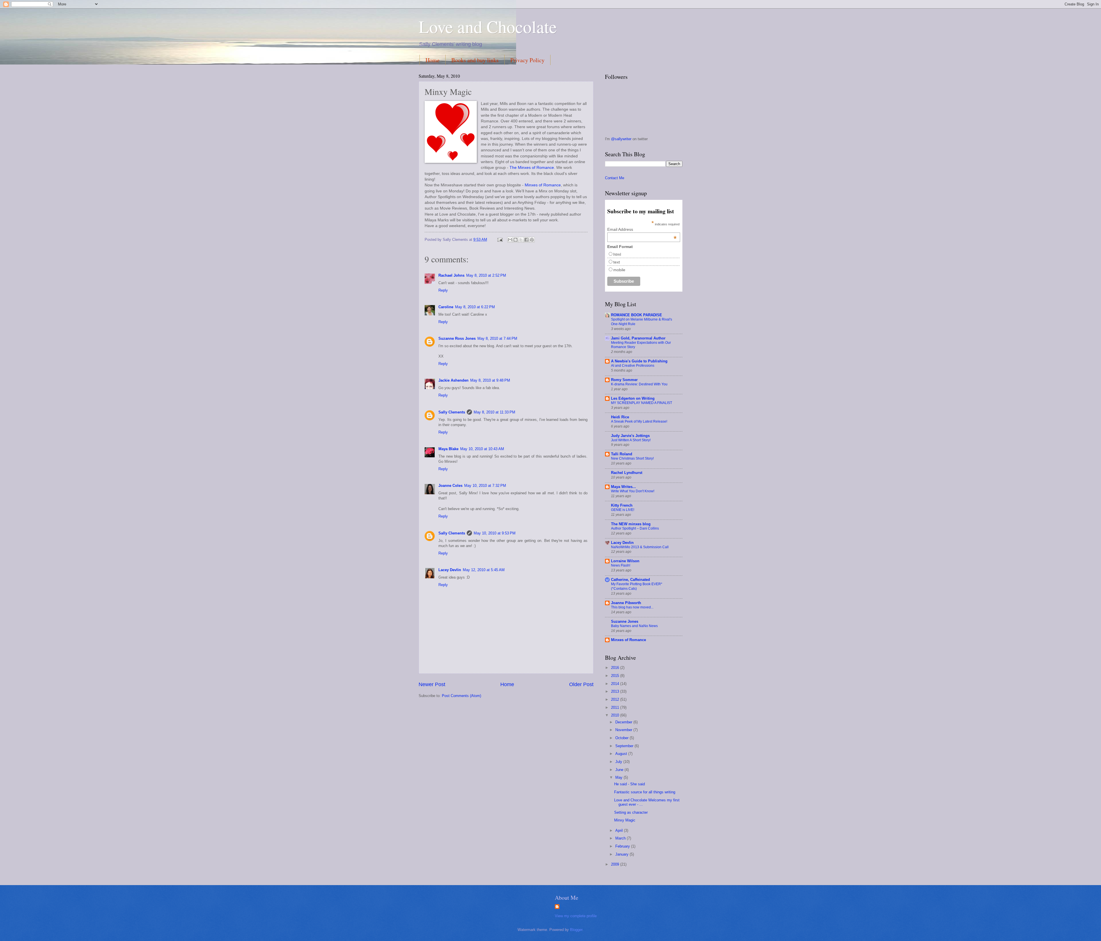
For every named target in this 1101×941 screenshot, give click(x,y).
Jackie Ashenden (453, 380)
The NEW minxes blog (631, 524)
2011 (615, 707)
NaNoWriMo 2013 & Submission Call (640, 547)
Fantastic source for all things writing (644, 792)
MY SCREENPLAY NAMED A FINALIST (641, 403)
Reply (443, 290)
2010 (615, 715)
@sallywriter (622, 139)
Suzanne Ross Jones (457, 338)
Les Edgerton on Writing (633, 398)
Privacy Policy (527, 60)
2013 (615, 691)
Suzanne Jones (624, 621)
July (619, 762)
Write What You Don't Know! (632, 491)
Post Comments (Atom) (461, 696)
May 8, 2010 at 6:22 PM (475, 307)
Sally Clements (451, 412)
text (616, 262)
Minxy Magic (624, 820)
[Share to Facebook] (526, 240)
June (619, 770)
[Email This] (510, 240)
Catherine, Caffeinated (630, 579)
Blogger (576, 930)
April (619, 830)
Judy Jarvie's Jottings (630, 436)
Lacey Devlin (449, 570)
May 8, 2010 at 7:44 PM (497, 338)
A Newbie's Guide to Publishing (639, 361)
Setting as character (631, 812)
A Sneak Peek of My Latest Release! (639, 421)
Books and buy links (475, 60)
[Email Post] (500, 239)
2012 (615, 699)
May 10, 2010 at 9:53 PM (495, 533)
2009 (615, 864)
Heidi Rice (620, 417)
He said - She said (629, 784)
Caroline (445, 307)
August (621, 753)
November (624, 730)
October (622, 738)
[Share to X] (521, 240)
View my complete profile (576, 916)
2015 (615, 675)
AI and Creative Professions (632, 366)
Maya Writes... (623, 487)
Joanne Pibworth (626, 603)
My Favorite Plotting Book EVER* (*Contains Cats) (636, 586)
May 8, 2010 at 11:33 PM (494, 412)
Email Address (641, 229)
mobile (619, 270)
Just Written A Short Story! (631, 440)
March (621, 838)
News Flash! (620, 565)
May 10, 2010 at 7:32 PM (485, 485)
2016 (615, 667)
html (617, 254)
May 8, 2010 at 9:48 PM (490, 380)
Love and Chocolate (488, 26)
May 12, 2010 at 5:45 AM (484, 570)
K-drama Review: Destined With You (639, 384)
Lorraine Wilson (625, 561)
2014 (615, 684)
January (622, 854)
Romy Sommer (624, 380)
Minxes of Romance (543, 185)
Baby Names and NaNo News (634, 626)
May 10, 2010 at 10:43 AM (482, 449)
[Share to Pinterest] (532, 240)
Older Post (581, 684)
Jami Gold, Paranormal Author (638, 338)
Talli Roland (621, 454)
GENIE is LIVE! (622, 510)
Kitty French (622, 505)
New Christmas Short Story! (632, 458)
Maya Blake (448, 449)
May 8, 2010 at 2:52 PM (486, 275)
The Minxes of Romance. (532, 167)
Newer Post (432, 684)
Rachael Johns (451, 275)
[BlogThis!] (515, 240)
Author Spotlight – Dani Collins (635, 528)
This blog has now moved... (632, 607)
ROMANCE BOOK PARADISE (636, 315)
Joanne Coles (450, 485)
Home (432, 60)
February (623, 846)
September (625, 746)
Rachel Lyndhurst (626, 473)
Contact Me (614, 178)
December (624, 722)
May (619, 777)
